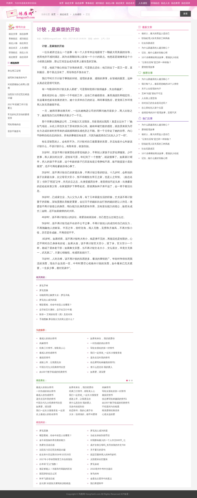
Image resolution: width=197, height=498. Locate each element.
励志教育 (175, 3)
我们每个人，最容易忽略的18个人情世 (160, 83)
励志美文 (120, 3)
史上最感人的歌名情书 (47, 414)
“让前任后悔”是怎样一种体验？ (156, 62)
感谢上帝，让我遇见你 (50, 362)
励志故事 (79, 3)
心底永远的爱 (108, 414)
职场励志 (155, 3)
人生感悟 (143, 3)
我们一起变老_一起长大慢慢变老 (106, 353)
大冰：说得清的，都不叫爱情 (83, 414)
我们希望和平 (96, 483)
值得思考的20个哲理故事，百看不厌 (159, 112)
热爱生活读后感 (46, 445)
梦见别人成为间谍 (48, 300)
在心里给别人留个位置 (152, 108)
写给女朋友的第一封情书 (102, 348)
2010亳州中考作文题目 (101, 469)
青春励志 (89, 3)
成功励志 (100, 3)
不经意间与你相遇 (110, 406)
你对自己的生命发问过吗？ (154, 103)
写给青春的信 (14, 124)
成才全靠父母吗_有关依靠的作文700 (107, 445)
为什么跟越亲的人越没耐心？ (156, 48)
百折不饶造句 (14, 131)
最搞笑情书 (44, 357)
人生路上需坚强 (149, 98)
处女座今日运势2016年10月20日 (55, 454)
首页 (61, 3)
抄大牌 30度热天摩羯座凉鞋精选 (54, 483)
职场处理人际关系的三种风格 (156, 38)
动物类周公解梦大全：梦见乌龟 (54, 295)
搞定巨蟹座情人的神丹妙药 (103, 454)
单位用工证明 (14, 71)
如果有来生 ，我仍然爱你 (102, 338)
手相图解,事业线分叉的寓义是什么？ (56, 319)
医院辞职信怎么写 (48, 473)
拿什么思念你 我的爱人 (101, 367)
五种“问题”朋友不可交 (152, 93)
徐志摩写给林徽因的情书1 (102, 362)
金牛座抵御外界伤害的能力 (52, 440)
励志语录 (185, 3)
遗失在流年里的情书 (100, 357)
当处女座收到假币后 (100, 435)
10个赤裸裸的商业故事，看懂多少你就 (160, 57)
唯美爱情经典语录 (110, 410)
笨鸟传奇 (94, 473)
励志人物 (110, 3)
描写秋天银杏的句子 (17, 77)
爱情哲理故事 (148, 67)
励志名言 (130, 3)
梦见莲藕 (43, 290)
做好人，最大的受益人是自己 (156, 33)
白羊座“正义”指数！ (48, 464)
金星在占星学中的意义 (101, 478)
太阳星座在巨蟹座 (99, 459)
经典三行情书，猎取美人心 (52, 348)
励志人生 (165, 3)
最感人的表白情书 (48, 338)
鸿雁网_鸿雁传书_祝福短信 (21, 13)
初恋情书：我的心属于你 (81, 410)
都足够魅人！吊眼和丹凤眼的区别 (55, 469)
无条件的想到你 (76, 406)
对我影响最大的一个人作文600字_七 (107, 440)
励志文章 (69, 3)
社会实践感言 (148, 43)
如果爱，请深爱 (97, 372)
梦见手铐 (43, 285)
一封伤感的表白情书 (100, 343)
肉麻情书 (43, 343)
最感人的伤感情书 (48, 353)
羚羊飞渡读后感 (46, 478)
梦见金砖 (94, 464)
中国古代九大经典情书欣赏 (52, 367)
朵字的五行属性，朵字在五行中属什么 (57, 309)
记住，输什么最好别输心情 (154, 52)
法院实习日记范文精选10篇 (52, 450)
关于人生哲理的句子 (151, 88)
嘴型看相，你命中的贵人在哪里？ (55, 304)
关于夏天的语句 (97, 450)
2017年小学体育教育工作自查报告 (55, 459)
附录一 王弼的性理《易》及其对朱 (55, 314)
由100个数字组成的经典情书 (53, 372)
